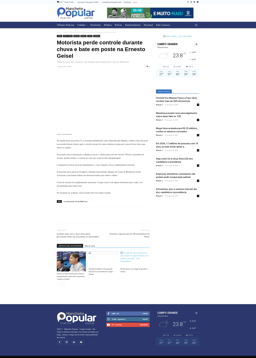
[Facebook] (188, 2)
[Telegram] (71, 72)
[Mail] (194, 2)
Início (58, 32)
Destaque (76, 36)
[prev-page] (58, 284)
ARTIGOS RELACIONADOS (69, 246)
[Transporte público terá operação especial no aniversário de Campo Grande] (103, 259)
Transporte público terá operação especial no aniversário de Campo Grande (101, 271)
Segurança (96, 36)
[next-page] (62, 284)
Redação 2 (159, 104)
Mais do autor (90, 246)
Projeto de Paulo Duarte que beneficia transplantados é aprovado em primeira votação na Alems (71, 276)
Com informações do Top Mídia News (76, 201)
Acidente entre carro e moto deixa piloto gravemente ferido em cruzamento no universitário (78, 235)
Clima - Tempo (68, 36)
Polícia (90, 36)
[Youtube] (197, 2)
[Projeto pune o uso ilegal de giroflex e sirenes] (135, 259)
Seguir (145, 319)
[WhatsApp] (65, 72)
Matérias (83, 36)
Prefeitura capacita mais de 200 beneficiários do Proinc (130, 235)
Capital (65, 32)
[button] (196, 25)
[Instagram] (191, 2)
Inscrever (144, 325)
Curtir (145, 314)
